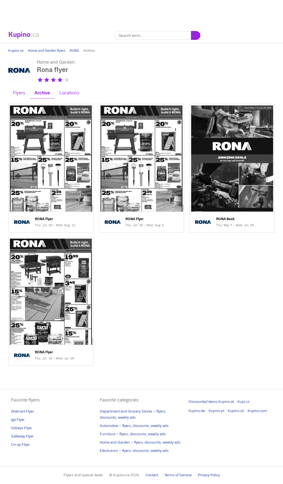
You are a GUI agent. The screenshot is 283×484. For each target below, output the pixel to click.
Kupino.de (196, 411)
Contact (151, 475)
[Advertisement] (141, 12)
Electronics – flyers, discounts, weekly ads (134, 451)
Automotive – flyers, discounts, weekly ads (134, 426)
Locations (69, 93)
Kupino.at (226, 402)
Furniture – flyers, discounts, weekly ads (133, 434)
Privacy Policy (209, 475)
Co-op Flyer (20, 444)
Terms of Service (178, 475)
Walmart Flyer (22, 411)
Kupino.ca (15, 51)
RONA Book (232, 168)
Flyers (19, 93)
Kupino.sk (236, 411)
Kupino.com (257, 411)
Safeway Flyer (22, 436)
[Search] (195, 35)
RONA (74, 51)
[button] (40, 79)
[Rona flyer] (19, 80)
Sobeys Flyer (21, 428)
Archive (42, 93)
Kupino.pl (216, 411)
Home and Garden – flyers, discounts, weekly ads (140, 442)
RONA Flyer (51, 168)
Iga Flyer (18, 420)
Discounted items (203, 402)
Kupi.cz (243, 402)
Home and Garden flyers (46, 51)
